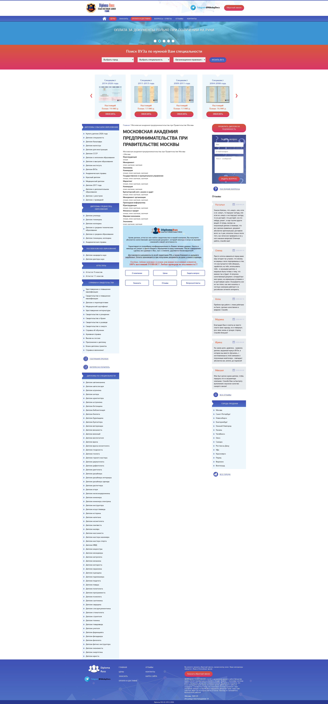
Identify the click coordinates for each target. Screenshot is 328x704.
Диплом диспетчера (94, 485)
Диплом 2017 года (93, 185)
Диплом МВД (91, 545)
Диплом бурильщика (94, 418)
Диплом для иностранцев (96, 149)
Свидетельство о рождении (97, 314)
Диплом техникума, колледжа (98, 238)
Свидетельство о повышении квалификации (98, 297)
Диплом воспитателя (95, 438)
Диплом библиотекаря (95, 410)
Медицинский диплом (95, 181)
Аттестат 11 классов (94, 276)
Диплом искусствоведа (95, 509)
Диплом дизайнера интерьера (99, 477)
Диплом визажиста (94, 430)
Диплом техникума (94, 219)
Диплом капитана (93, 517)
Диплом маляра (92, 529)
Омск (218, 438)
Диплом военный (93, 434)
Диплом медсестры (94, 549)
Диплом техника (93, 620)
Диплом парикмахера (95, 577)
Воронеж (220, 462)
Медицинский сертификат (97, 306)
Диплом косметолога (95, 521)
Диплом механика (93, 561)
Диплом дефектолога (95, 466)
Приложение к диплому (96, 342)
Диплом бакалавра (94, 141)
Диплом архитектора (95, 398)
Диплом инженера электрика (98, 501)
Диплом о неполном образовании (100, 157)
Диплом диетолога (94, 469)
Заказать (123, 19)
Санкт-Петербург (223, 414)
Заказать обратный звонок (198, 674)
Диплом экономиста (94, 648)
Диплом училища (93, 215)
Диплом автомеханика (95, 382)
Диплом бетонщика (94, 406)
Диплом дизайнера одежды (97, 481)
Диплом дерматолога (95, 462)
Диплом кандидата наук (96, 255)
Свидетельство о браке (96, 318)
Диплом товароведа (94, 624)
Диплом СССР (92, 153)
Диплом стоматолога (95, 612)
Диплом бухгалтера (94, 422)
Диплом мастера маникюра (97, 537)
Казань (219, 430)
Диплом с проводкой (94, 200)
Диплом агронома (93, 390)
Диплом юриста (92, 656)
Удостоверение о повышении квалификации (98, 290)
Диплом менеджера (94, 553)
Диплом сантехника (94, 600)
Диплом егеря (92, 489)
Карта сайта (151, 676)
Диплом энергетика (94, 652)
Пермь (218, 458)
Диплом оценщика (93, 573)
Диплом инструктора (95, 505)
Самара (219, 442)
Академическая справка (96, 173)
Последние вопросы (230, 189)
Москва (219, 410)
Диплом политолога (94, 589)
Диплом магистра (93, 145)
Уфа (217, 450)
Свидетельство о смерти (96, 326)
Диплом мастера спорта (96, 541)
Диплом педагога (93, 581)
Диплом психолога (94, 596)
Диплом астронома (94, 402)
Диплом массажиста (94, 533)
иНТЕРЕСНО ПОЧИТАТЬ (100, 367)
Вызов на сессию (93, 338)
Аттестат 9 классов (94, 272)
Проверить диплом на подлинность (229, 127)
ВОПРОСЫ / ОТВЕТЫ (163, 19)
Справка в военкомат (95, 350)
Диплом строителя (94, 616)
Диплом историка (93, 513)
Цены (112, 19)
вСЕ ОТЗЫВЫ (225, 395)
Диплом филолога (93, 640)
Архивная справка (93, 334)
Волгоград (220, 466)
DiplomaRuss (105, 669)
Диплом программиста (95, 592)
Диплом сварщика (93, 604)
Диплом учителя (93, 628)
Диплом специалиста (95, 137)
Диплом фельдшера (94, 636)
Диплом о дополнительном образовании (97, 190)
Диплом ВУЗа (91, 169)
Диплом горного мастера (96, 458)
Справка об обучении (95, 330)
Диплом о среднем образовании (99, 234)
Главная (126, 125)
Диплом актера (92, 394)
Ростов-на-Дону (222, 446)
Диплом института (94, 165)
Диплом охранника (94, 569)
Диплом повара (92, 585)
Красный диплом (93, 177)
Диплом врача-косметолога (97, 446)
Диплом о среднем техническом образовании (99, 228)
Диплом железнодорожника (98, 493)
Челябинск (220, 434)
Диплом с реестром (94, 196)
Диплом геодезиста (94, 450)
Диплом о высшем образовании (99, 161)
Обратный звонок (234, 7)
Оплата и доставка (141, 19)
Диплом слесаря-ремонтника (98, 608)
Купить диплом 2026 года (97, 133)
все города (225, 474)
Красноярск (221, 454)
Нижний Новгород (223, 426)
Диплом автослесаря (95, 386)
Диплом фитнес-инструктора (98, 644)
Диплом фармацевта (95, 632)
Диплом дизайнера (94, 473)
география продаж (99, 359)
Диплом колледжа (93, 223)
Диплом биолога (93, 414)
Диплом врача (92, 442)
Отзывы (179, 19)
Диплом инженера (94, 497)
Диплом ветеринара (94, 426)
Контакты (192, 19)
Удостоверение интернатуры (98, 310)
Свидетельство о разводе (96, 322)
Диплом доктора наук (95, 259)
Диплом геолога (93, 454)
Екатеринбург (222, 422)
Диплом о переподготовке (97, 302)
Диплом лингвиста (94, 525)
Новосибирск (221, 418)
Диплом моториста (94, 565)
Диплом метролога (94, 557)
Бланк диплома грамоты (96, 346)
